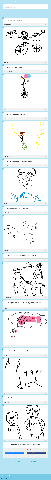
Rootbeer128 (7, 212)
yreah (5, 259)
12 (3, 262)
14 (3, 311)
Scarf (5, 109)
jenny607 (6, 118)
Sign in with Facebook (37, 452)
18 (3, 405)
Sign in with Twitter (15, 452)
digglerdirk (6, 402)
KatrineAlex (6, 62)
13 (3, 300)
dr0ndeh (5, 355)
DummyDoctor (7, 165)
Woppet (5, 308)
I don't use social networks (25, 455)
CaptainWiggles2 (7, 297)
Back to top (4, 478)
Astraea (5, 203)
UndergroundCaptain (8, 71)
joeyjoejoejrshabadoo (8, 346)
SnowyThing (6, 250)
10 (3, 215)
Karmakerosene (7, 24)
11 (3, 253)
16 (3, 358)
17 (3, 395)
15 (3, 348)
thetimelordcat (7, 156)
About (35, 1)
